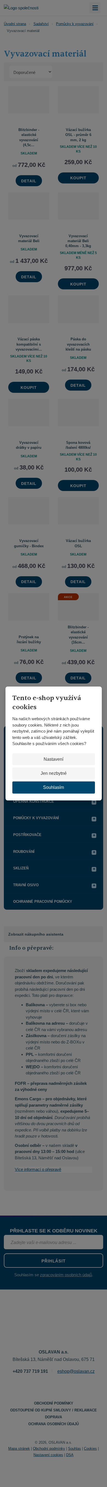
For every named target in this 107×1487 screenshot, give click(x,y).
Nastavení (53, 759)
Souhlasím (53, 787)
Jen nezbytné (54, 773)
